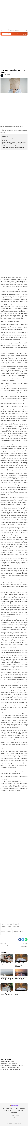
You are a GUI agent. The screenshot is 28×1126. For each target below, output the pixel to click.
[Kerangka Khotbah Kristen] (14, 30)
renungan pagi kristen (18, 931)
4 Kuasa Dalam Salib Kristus (11, 1063)
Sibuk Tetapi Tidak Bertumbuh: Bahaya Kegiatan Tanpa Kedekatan (19, 964)
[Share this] (19, 939)
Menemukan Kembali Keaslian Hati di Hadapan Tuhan (21, 993)
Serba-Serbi (14, 1112)
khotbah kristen (16, 926)
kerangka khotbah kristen (6, 924)
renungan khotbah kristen (17, 929)
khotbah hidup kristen (6, 926)
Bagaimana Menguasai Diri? (6, 944)
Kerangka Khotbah (7, 1108)
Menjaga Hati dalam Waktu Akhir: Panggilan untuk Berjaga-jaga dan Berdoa (7, 993)
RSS (14, 1117)
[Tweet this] (22, 939)
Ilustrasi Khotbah (20, 1108)
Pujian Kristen (7, 1110)
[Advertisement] (14, 14)
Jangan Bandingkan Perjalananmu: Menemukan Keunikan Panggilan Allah (7, 978)
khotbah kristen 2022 (5, 929)
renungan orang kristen (6, 931)
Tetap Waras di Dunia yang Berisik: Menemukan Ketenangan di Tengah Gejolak (21, 979)
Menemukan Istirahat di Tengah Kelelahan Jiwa (6, 963)
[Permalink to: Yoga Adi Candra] (2, 75)
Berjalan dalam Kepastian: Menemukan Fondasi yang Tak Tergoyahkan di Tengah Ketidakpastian (14, 143)
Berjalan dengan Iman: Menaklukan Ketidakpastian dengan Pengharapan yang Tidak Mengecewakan (13, 146)
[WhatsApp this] (26, 939)
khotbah (16, 924)
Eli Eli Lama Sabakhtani (9, 1061)
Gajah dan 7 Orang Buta (14, 1067)
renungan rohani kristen (6, 934)
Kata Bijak (20, 1110)
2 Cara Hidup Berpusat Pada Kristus (15, 1065)
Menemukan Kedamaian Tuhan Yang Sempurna (21, 945)
